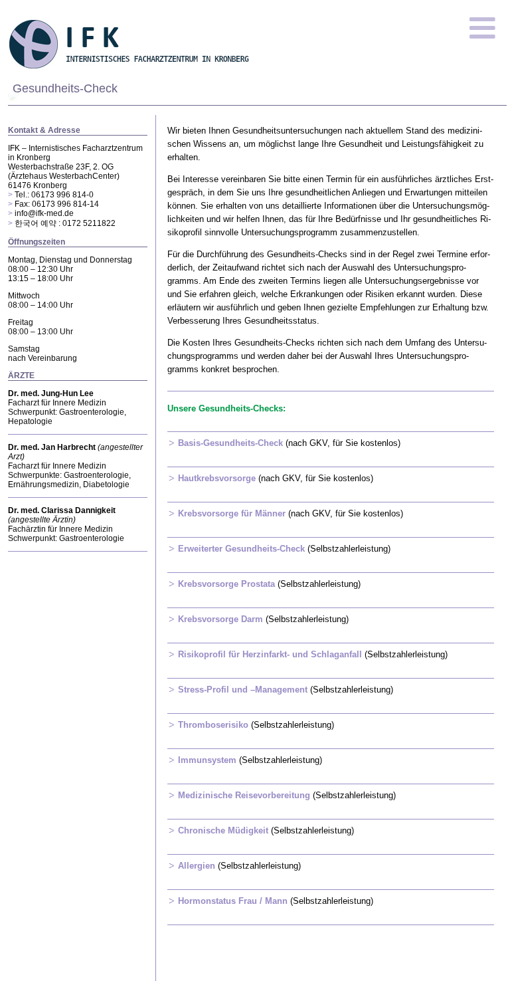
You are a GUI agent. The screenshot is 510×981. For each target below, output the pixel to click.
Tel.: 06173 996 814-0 (54, 194)
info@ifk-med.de (44, 213)
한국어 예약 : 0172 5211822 (65, 223)
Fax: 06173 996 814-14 (57, 204)
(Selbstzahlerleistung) (284, 549)
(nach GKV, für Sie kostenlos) (289, 443)
